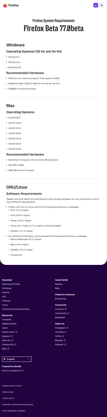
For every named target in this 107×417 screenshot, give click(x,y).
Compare (6, 319)
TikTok (58, 336)
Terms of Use (7, 392)
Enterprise (60, 298)
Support (6, 336)
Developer (60, 317)
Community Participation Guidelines (17, 405)
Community (8, 344)
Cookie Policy (8, 398)
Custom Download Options (16, 309)
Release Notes (9, 323)
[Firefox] (11, 5)
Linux (5, 305)
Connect (59, 309)
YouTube (59, 332)
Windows (7, 288)
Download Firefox (11, 284)
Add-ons (6, 340)
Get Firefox (95, 5)
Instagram (60, 328)
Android (6, 301)
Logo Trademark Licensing (13, 411)
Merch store (8, 332)
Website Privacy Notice (12, 386)
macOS (5, 292)
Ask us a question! (11, 370)
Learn (5, 328)
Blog (4, 348)
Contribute (60, 313)
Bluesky (59, 340)
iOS (4, 296)
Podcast (59, 344)
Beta (57, 288)
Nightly (59, 284)
